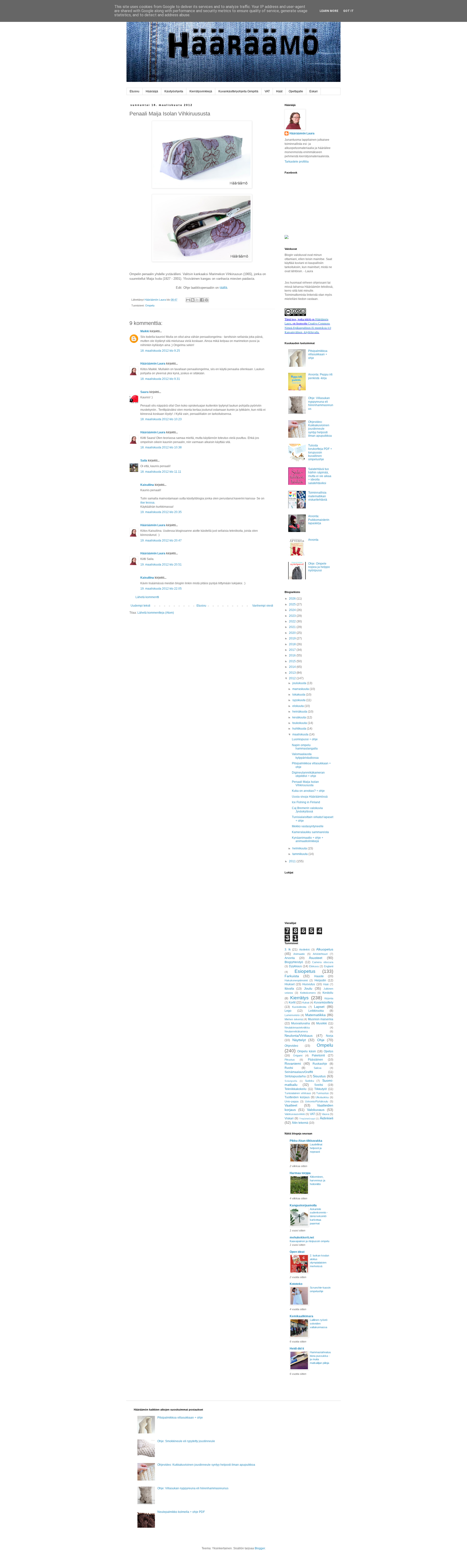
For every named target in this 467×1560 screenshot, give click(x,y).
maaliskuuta (300, 734)
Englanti (328, 966)
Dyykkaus (295, 966)
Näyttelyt (299, 1040)
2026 (292, 598)
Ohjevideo (291, 1045)
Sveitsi (318, 1085)
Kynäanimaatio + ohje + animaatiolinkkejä (307, 839)
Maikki (144, 331)
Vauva (325, 1114)
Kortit (292, 1002)
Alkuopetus (324, 949)
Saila (143, 460)
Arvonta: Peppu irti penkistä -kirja (320, 376)
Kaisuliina (147, 485)
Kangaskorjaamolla (303, 1205)
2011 (292, 861)
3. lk (288, 949)
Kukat (305, 1002)
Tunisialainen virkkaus (298, 1093)
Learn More (329, 11)
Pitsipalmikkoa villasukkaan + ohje (317, 354)
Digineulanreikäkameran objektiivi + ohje (308, 774)
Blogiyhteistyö (294, 962)
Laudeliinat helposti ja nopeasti (316, 1148)
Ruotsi (289, 1068)
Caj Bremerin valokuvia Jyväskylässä (307, 809)
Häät (279, 91)
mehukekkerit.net (302, 1237)
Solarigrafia (291, 1081)
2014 (292, 667)
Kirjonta (328, 998)
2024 (292, 610)
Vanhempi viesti (262, 605)
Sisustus (319, 1076)
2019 (292, 638)
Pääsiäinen (315, 1059)
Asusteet (315, 958)
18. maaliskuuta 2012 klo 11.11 (160, 471)
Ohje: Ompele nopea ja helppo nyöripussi (319, 567)
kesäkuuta (299, 717)
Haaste (319, 976)
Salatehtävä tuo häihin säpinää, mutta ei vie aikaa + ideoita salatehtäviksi (319, 476)
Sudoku (309, 1080)
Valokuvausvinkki (295, 1114)
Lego (288, 1010)
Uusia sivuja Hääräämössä (310, 796)
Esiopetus (305, 971)
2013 (292, 672)
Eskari (313, 91)
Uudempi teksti (140, 605)
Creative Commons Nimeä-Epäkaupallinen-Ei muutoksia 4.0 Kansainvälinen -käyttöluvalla (308, 327)
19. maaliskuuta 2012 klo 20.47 (161, 540)
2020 (292, 633)
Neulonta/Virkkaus (299, 1035)
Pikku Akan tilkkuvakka (306, 1140)
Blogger (260, 1548)
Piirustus (290, 1059)
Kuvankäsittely (323, 1002)
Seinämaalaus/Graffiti (299, 1072)
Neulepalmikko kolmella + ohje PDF (181, 1512)
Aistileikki (304, 949)
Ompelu (149, 305)
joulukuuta (299, 683)
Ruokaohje (320, 1063)
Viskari (289, 1118)
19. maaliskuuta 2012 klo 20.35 (161, 512)
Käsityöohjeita (173, 91)
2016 (292, 655)
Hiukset (290, 984)
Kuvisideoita (299, 1006)
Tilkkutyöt (320, 1089)
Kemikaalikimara (301, 1316)
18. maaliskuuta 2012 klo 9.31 (160, 379)
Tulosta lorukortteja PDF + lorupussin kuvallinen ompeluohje (320, 452)
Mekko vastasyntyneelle (307, 826)
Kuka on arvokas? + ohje (308, 791)
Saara (144, 392)
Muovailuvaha (300, 1023)
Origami (297, 1055)
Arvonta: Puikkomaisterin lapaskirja (318, 519)
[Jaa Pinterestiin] (206, 299)
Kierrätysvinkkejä (200, 91)
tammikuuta (300, 854)
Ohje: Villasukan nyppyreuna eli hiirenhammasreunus (320, 403)
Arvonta (313, 539)
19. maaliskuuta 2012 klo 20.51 (161, 564)
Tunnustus (322, 1093)
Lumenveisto (292, 1015)
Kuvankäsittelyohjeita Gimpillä (238, 91)
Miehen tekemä (294, 1019)
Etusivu (134, 91)
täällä (223, 287)
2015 (292, 661)
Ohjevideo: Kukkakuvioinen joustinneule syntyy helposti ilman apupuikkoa (320, 429)
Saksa (317, 1067)
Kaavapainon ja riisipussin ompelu (309, 1241)
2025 (292, 604)
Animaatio (299, 953)
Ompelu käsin (306, 1051)
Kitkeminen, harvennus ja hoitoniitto (317, 1180)
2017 (292, 650)
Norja (329, 1035)
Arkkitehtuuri (320, 953)
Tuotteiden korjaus (297, 1097)
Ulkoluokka (322, 1097)
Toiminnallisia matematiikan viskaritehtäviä (317, 496)
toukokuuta (300, 723)
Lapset (319, 1007)
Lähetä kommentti (147, 597)
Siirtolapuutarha (295, 1076)
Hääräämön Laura (152, 363)
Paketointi (318, 1055)
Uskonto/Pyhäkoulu (316, 1101)
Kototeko (296, 1284)
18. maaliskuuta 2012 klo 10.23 (161, 419)
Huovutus (308, 984)
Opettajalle (296, 91)
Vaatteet (291, 1105)
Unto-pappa (291, 1101)
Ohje (320, 1040)
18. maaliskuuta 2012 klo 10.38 (161, 447)
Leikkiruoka (316, 1010)
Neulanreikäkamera (296, 1031)
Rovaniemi (293, 1063)
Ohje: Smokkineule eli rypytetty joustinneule (186, 1441)
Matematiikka (315, 1015)
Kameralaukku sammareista (310, 832)
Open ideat (297, 1252)
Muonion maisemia (320, 1019)
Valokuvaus (315, 1110)
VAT (267, 91)
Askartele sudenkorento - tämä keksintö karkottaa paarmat (319, 1216)
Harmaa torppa (300, 1173)
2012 (292, 678)
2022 (292, 621)
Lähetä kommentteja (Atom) (155, 612)
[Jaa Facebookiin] (201, 299)
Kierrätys (299, 997)
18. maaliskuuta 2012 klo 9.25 (160, 350)
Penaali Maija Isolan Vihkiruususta (305, 783)
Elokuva (314, 966)
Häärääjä (152, 91)
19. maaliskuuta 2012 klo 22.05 (161, 588)
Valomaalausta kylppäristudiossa (305, 755)
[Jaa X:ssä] (197, 299)
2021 (292, 627)
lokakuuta (299, 694)
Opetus (328, 1051)
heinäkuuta (300, 711)
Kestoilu (328, 992)
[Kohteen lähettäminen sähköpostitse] (188, 299)
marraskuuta (301, 689)
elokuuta (298, 706)
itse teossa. (147, 502)
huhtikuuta (299, 728)
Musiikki (321, 1023)
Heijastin (320, 980)
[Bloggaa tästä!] (192, 299)
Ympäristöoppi (307, 1118)
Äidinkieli (326, 1118)
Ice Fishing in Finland (306, 802)
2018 (292, 644)
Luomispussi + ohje (305, 739)
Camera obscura (322, 962)
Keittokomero (308, 992)
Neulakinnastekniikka (297, 1027)
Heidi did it (297, 1348)
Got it (348, 11)
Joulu (308, 988)
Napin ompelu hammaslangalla (305, 746)
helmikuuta (300, 848)
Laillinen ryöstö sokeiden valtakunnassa (318, 1323)
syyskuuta (299, 700)
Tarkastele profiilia (297, 161)
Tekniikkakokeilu (295, 1089)
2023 (292, 616)
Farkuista (292, 976)
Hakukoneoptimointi (296, 980)
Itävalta (289, 988)
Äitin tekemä (300, 1122)
